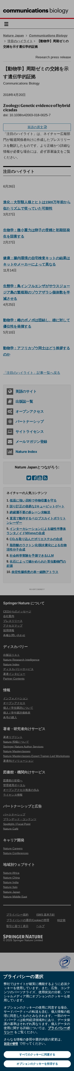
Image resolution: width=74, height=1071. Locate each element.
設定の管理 (11, 1043)
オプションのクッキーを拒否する (37, 1063)
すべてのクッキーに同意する (37, 1054)
